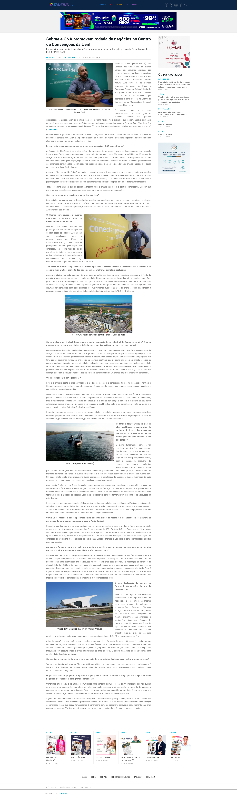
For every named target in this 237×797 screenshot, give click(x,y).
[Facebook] (166, 5)
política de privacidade (120, 777)
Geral (161, 94)
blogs (84, 777)
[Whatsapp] (180, 5)
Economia (51, 57)
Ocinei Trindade (68, 58)
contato (103, 777)
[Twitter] (171, 5)
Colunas (118, 5)
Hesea (64, 793)
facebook (138, 777)
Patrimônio (163, 79)
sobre (93, 777)
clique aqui (52, 129)
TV (110, 5)
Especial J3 (163, 109)
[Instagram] (176, 5)
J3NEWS (102, 5)
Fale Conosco (132, 5)
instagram (150, 777)
